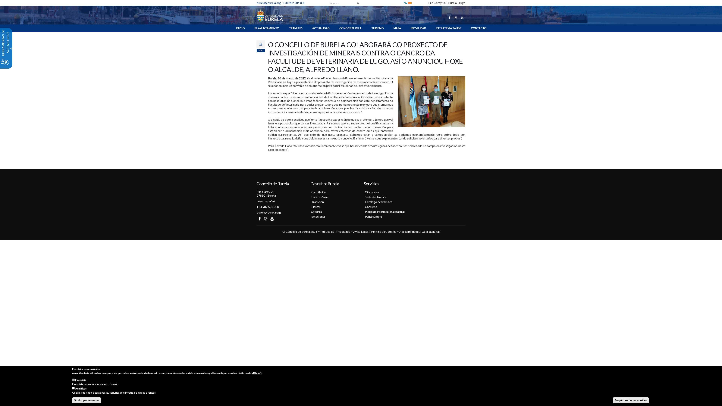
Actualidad (321, 28)
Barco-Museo (320, 197)
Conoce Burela (350, 28)
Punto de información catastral (385, 211)
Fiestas (316, 206)
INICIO (240, 28)
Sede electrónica (375, 197)
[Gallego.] (405, 2)
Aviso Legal (360, 231)
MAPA (397, 28)
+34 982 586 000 (294, 3)
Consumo (371, 206)
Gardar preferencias (86, 400)
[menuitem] (240, 28)
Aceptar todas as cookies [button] (630, 400)
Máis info (257, 373)
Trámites (296, 28)
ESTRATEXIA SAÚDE (448, 28)
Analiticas (81, 388)
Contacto (478, 28)
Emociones (318, 216)
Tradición (317, 202)
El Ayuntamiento (267, 28)
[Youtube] (462, 17)
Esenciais (80, 380)
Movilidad (418, 28)
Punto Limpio (373, 216)
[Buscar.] (358, 3)
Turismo (377, 28)
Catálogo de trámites (378, 202)
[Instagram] (456, 17)
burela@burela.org (269, 3)
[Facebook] (449, 17)
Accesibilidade (409, 231)
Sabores (316, 211)
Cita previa (372, 192)
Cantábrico (318, 192)
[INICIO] (270, 15)
